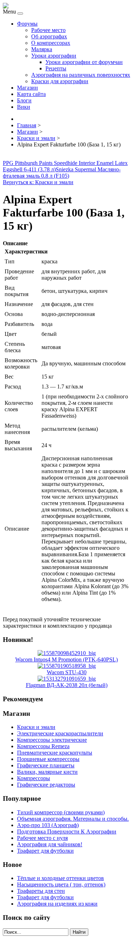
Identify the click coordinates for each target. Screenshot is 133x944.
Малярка (41, 49)
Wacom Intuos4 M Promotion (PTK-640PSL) (66, 659)
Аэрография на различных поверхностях (80, 75)
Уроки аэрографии (53, 56)
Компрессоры (33, 778)
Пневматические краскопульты (54, 753)
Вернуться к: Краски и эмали (38, 182)
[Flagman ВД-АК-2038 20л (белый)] (67, 679)
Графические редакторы (46, 785)
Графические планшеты (45, 765)
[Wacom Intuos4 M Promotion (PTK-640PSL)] (67, 653)
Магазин (27, 88)
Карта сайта (31, 94)
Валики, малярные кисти (47, 772)
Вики (23, 107)
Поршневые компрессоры (48, 759)
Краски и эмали (36, 727)
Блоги (24, 100)
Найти (79, 932)
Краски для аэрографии (59, 81)
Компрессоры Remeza (43, 746)
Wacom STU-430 (67, 672)
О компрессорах (50, 43)
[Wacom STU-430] (67, 666)
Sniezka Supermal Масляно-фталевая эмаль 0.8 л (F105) (62, 172)
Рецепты (55, 68)
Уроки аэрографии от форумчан (84, 62)
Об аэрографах (49, 36)
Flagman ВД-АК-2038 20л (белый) (66, 685)
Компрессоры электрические (52, 740)
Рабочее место (48, 30)
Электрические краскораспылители (60, 733)
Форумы (27, 24)
